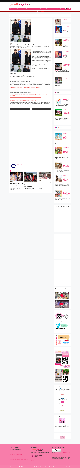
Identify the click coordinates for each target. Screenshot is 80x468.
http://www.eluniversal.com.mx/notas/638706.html (18, 78)
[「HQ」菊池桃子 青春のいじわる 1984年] (58, 42)
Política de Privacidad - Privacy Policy (36, 459)
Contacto (11, 8)
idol (40, 46)
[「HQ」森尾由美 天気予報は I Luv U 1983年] (58, 29)
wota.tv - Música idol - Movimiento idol (16, 454)
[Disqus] (30, 122)
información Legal (34, 461)
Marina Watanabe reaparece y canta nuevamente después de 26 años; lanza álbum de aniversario (16, 185)
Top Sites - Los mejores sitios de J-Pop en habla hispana (19, 459)
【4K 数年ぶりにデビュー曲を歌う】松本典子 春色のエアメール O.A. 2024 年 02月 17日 (66, 65)
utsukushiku (25, 47)
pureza (16, 47)
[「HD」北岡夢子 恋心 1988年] (58, 54)
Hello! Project (46, 466)
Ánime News (61, 466)
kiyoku (42, 46)
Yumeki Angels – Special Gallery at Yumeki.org (56, 8)
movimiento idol (46, 46)
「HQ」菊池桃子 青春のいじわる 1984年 (66, 40)
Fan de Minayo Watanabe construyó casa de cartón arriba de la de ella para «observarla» (45, 184)
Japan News (31, 466)
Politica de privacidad (43, 8)
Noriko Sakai (12, 47)
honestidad (38, 46)
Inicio (32, 8)
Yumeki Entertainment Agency (42, 453)
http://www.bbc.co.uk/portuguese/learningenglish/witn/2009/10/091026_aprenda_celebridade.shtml (25, 97)
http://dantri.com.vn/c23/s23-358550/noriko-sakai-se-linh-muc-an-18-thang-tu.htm (23, 100)
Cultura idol (41, 466)
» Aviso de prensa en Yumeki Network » (65, 365)
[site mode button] (66, 8)
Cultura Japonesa (56, 466)
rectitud (18, 47)
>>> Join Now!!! (67, 430)
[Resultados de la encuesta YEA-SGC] (58, 101)
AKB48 (34, 466)
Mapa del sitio (36, 8)
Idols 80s (11, 43)
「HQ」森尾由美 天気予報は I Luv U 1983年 (66, 28)
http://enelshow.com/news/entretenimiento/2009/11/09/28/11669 (20, 79)
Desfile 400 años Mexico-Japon (20, 8)
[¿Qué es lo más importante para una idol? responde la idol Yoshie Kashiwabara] (58, 193)
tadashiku (21, 47)
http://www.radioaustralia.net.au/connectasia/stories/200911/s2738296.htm (21, 90)
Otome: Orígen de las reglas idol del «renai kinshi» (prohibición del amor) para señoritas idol (66, 136)
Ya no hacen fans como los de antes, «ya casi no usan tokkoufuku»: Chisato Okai (29, 186)
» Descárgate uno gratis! (67, 367)
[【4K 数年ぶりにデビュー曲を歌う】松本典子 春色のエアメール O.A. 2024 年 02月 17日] (58, 66)
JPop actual (50, 466)
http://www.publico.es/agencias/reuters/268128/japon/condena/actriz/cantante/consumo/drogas (25, 87)
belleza (29, 46)
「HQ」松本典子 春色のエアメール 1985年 (66, 78)
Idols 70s (69, 466)
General (37, 466)
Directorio (28, 8)
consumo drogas (33, 46)
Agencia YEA (20, 46)
